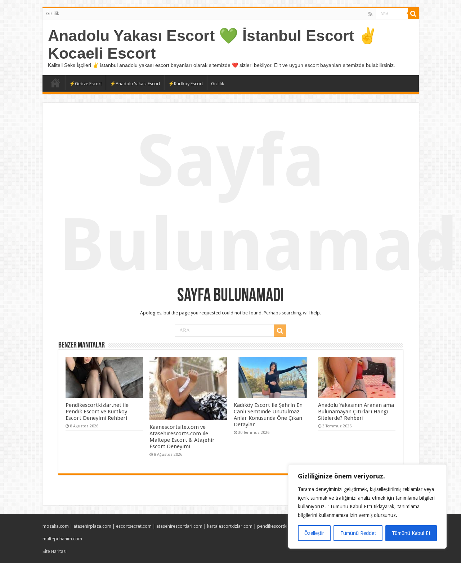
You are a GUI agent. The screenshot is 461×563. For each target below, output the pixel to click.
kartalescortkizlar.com (229, 526)
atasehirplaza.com (92, 526)
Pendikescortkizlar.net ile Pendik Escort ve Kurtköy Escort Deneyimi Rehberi (97, 411)
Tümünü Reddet (358, 533)
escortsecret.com (134, 526)
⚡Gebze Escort (85, 83)
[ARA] (413, 13)
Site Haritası (54, 551)
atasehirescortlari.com (179, 526)
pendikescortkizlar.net (280, 526)
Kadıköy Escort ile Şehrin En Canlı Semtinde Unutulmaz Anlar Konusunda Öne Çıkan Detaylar (268, 415)
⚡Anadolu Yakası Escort (135, 83)
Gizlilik (52, 13)
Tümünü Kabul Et (411, 533)
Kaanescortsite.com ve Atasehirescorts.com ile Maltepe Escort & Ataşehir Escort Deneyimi (182, 437)
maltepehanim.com (62, 538)
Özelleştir (314, 533)
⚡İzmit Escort (55, 82)
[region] (367, 506)
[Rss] (370, 14)
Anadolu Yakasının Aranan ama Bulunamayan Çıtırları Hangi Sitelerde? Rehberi (356, 411)
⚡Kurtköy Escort (185, 83)
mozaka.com (55, 526)
